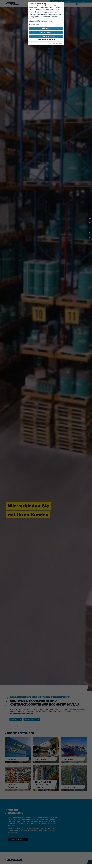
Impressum (52, 43)
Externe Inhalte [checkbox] (35, 24)
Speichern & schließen (46, 32)
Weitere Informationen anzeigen (45, 39)
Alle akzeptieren (46, 28)
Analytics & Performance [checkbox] (45, 21)
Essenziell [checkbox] (34, 21)
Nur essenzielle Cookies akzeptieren (46, 36)
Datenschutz (59, 43)
